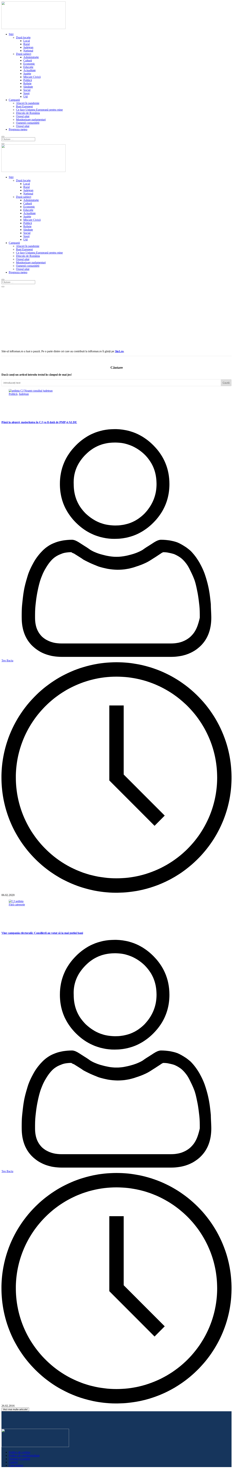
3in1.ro (119, 351)
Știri (11, 34)
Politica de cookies (19, 1452)
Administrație (31, 57)
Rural (26, 44)
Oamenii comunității (27, 122)
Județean (28, 47)
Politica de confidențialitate (24, 1455)
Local (26, 40)
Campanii (14, 99)
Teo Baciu (7, 660)
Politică (27, 80)
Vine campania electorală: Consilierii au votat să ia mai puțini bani (42, 932)
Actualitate (29, 70)
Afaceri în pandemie (27, 103)
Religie (27, 83)
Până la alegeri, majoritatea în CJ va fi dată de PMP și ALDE (39, 422)
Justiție (27, 73)
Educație (28, 67)
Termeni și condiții (19, 1458)
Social (26, 90)
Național (28, 50)
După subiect (23, 53)
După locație (23, 37)
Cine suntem (16, 1465)
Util (25, 96)
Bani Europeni (24, 106)
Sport (26, 93)
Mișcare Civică (32, 76)
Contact (13, 1462)
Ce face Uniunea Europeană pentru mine (39, 109)
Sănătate (28, 86)
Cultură (27, 60)
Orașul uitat (22, 116)
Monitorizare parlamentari (31, 119)
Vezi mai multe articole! (15, 1409)
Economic (29, 63)
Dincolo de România (28, 113)
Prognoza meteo (18, 129)
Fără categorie (17, 904)
